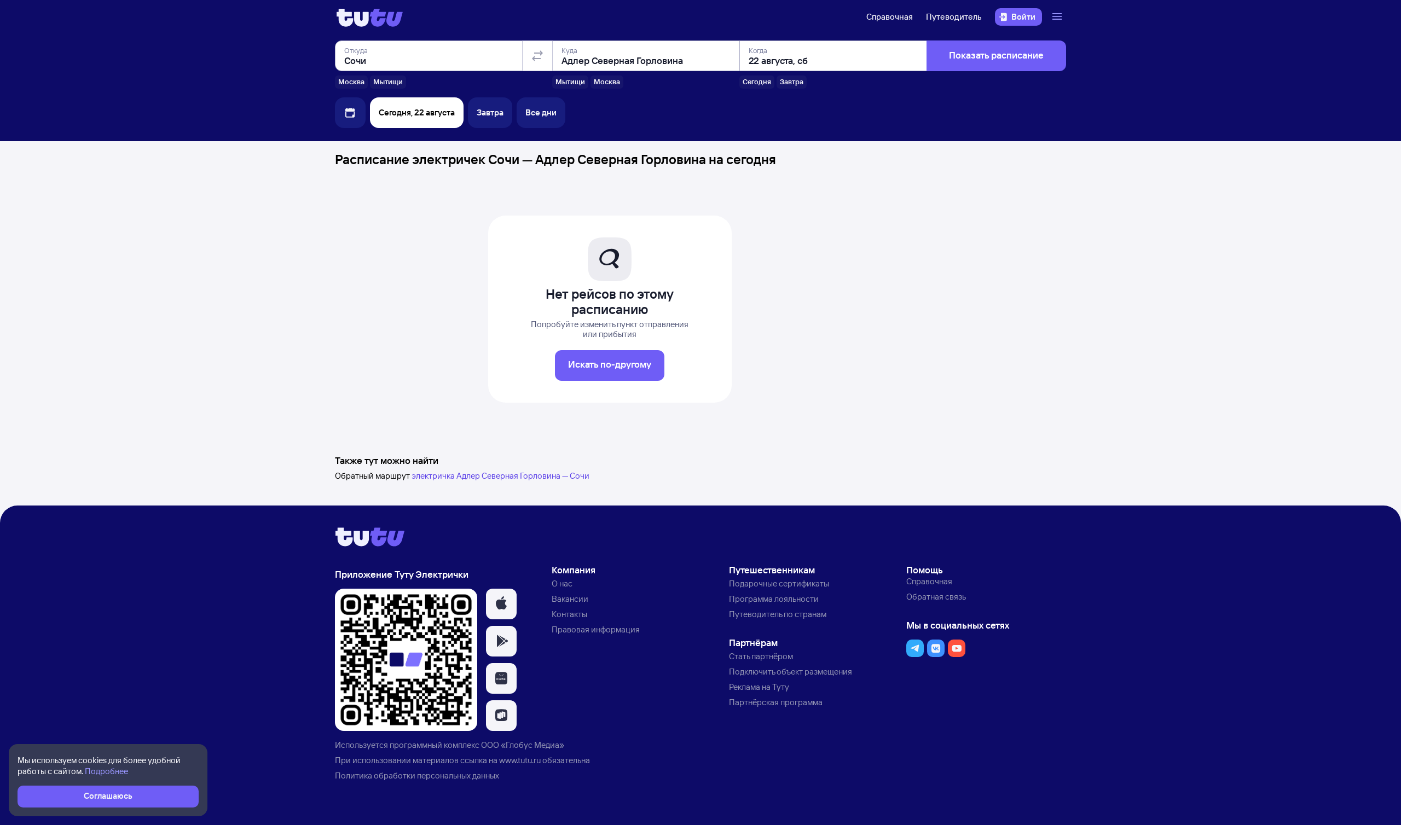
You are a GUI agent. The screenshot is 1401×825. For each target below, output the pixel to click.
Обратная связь (936, 596)
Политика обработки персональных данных (417, 775)
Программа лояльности (774, 599)
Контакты (569, 614)
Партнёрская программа (776, 702)
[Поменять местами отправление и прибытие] (537, 55)
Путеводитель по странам (777, 614)
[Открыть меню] (1058, 17)
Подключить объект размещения (790, 671)
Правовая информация (596, 629)
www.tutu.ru (520, 760)
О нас (562, 583)
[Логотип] (369, 17)
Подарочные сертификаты (779, 583)
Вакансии (570, 599)
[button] (501, 604)
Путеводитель (954, 16)
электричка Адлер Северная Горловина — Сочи (500, 475)
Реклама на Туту (759, 687)
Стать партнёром (761, 656)
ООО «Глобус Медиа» (522, 745)
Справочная (889, 16)
